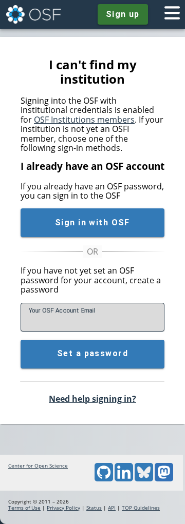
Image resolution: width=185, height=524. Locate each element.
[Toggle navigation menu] (172, 14)
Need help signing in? (92, 398)
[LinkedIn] (124, 479)
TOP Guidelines (141, 507)
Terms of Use (24, 507)
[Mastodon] (164, 479)
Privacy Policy (63, 507)
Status (94, 507)
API (112, 507)
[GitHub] (104, 479)
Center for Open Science (38, 465)
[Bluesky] (144, 479)
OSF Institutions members (84, 119)
